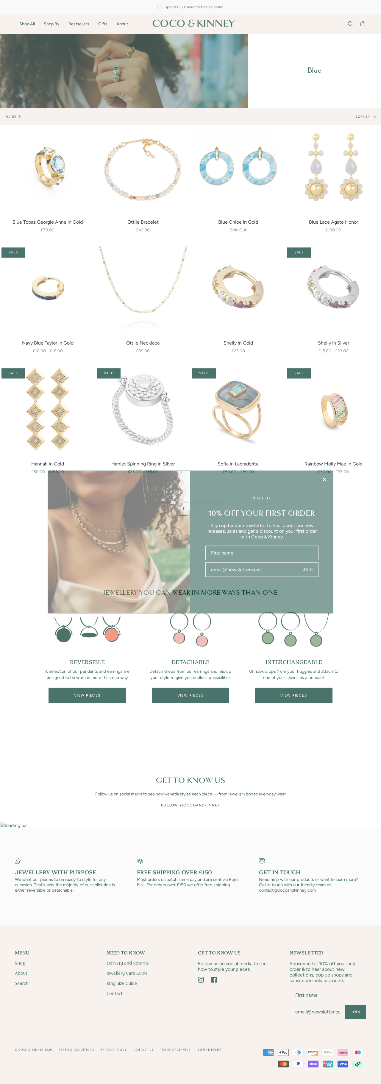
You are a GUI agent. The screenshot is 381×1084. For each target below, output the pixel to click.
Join (308, 570)
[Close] (324, 479)
